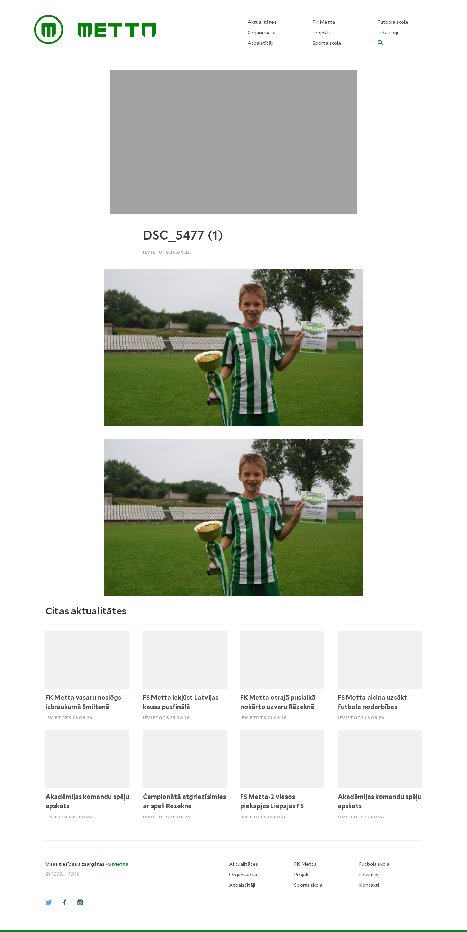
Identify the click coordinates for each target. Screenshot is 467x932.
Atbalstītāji (260, 43)
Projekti (321, 32)
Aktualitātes (262, 22)
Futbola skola (392, 22)
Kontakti (369, 885)
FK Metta (323, 22)
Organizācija (262, 32)
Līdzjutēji (387, 32)
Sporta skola (326, 43)
